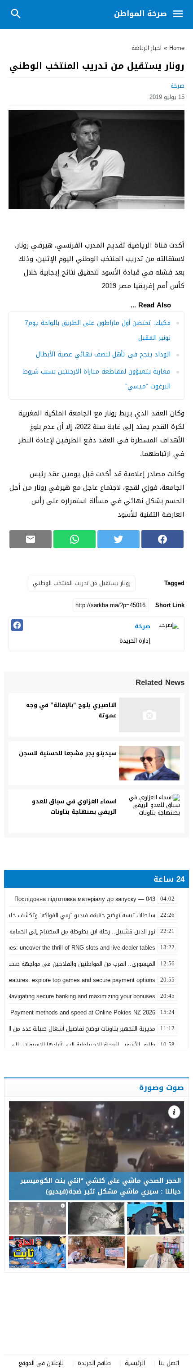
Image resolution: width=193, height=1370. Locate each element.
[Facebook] (17, 625)
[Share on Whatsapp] (74, 539)
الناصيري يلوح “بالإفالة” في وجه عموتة (71, 710)
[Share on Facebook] (162, 539)
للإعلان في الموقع (41, 1363)
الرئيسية (135, 1363)
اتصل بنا (169, 1363)
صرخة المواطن (140, 13)
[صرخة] (168, 633)
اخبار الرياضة (147, 48)
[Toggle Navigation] (180, 14)
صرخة (177, 85)
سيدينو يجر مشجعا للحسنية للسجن (68, 753)
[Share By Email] (30, 539)
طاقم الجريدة (94, 1363)
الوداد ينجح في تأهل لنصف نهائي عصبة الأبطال (103, 354)
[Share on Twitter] (118, 539)
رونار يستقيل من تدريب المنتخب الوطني (82, 583)
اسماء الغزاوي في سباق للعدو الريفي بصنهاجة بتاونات (74, 806)
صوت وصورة (161, 1087)
